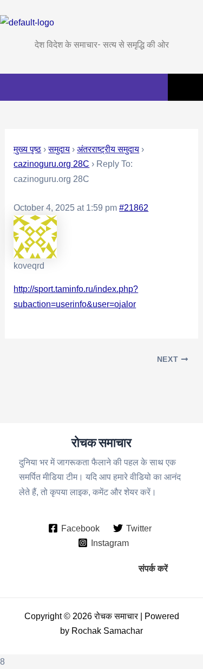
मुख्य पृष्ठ (27, 149)
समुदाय (59, 149)
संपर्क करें (153, 568)
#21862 (133, 207)
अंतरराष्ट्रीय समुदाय (108, 149)
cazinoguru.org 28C (51, 163)
